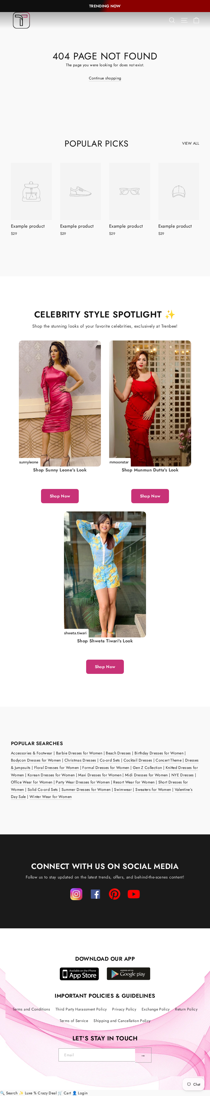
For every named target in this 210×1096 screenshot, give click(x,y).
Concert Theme (169, 760)
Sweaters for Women (153, 789)
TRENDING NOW (105, 6)
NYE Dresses (182, 775)
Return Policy (186, 1009)
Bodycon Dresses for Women (36, 760)
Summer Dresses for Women (86, 789)
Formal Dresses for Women (105, 767)
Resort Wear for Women (133, 782)
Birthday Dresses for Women (159, 753)
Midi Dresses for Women (146, 775)
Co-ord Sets (110, 760)
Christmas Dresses (80, 760)
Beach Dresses (118, 753)
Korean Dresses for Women (51, 775)
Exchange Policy (156, 1009)
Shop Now (60, 496)
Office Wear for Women (31, 782)
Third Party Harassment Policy (81, 1009)
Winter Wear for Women (51, 796)
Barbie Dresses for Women (79, 753)
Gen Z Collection (147, 767)
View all (190, 143)
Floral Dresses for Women (56, 767)
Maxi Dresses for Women (99, 775)
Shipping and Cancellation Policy (122, 1020)
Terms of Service (74, 1020)
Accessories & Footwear (31, 753)
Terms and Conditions (31, 1009)
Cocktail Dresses (138, 760)
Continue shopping (105, 78)
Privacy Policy (124, 1009)
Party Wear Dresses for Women (83, 782)
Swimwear (123, 789)
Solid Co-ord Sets (43, 789)
